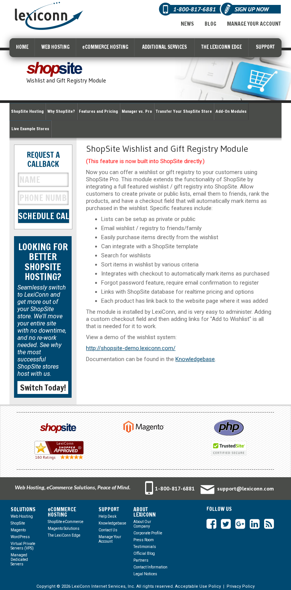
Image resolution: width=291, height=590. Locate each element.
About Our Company (142, 524)
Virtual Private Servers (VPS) (23, 546)
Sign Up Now (252, 9)
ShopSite (18, 523)
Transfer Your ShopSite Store (184, 111)
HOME (22, 47)
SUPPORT (265, 47)
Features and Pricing (98, 111)
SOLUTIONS (23, 509)
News (187, 24)
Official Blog (144, 553)
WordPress (20, 537)
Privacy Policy (241, 586)
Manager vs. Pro (137, 111)
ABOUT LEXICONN (144, 512)
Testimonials (144, 547)
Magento (18, 530)
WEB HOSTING (55, 47)
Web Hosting (22, 516)
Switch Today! (43, 387)
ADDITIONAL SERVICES (164, 47)
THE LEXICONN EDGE (221, 47)
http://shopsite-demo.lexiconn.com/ (130, 348)
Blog (210, 24)
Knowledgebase (195, 359)
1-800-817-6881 (175, 488)
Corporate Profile (147, 533)
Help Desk (107, 516)
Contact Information (150, 567)
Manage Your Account (254, 24)
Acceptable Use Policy (198, 586)
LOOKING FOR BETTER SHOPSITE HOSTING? (43, 261)
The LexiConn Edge (64, 535)
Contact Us (108, 530)
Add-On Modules (231, 111)
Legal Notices (145, 574)
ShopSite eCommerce (65, 522)
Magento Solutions (64, 528)
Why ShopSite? (61, 111)
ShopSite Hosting (27, 111)
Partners (141, 560)
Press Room (143, 540)
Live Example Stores (30, 128)
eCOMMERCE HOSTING (105, 47)
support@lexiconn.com (245, 488)
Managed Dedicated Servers (19, 559)
